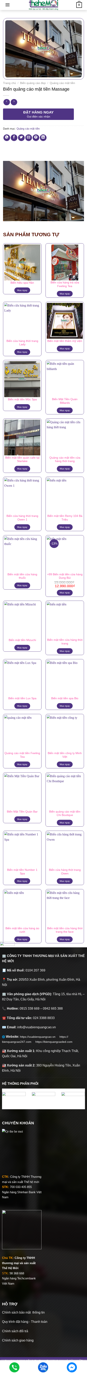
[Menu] (7, 5)
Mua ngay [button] (65, 592)
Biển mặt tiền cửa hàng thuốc (22, 576)
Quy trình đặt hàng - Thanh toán (24, 1321)
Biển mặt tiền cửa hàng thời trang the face (65, 930)
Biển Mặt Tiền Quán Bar (22, 811)
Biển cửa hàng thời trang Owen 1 (22, 517)
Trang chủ (9, 83)
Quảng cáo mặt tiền (62, 83)
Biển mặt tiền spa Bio (64, 698)
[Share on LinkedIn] (43, 137)
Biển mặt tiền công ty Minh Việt (65, 755)
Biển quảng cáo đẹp (33, 83)
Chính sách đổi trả (15, 1331)
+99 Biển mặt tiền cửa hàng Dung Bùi (65, 576)
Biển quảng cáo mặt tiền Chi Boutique (64, 813)
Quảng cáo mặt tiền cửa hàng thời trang (64, 459)
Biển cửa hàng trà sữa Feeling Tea (65, 284)
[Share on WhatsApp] (6, 137)
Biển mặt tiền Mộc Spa (22, 399)
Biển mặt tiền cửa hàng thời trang (65, 641)
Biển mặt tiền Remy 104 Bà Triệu (64, 517)
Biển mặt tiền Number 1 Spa (22, 871)
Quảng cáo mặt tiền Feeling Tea (22, 755)
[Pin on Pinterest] (36, 137)
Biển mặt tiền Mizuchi (22, 640)
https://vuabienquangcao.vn (39, 1036)
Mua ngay (22, 290)
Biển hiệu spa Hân (22, 282)
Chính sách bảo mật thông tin (23, 1312)
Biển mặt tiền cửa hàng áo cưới (22, 930)
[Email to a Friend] (28, 137)
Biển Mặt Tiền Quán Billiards (64, 401)
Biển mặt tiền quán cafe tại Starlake (22, 459)
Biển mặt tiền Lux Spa (22, 698)
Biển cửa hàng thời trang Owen (65, 871)
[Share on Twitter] (21, 137)
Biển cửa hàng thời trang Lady (22, 342)
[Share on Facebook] (14, 137)
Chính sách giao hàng (18, 1340)
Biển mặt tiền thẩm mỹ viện (64, 340)
